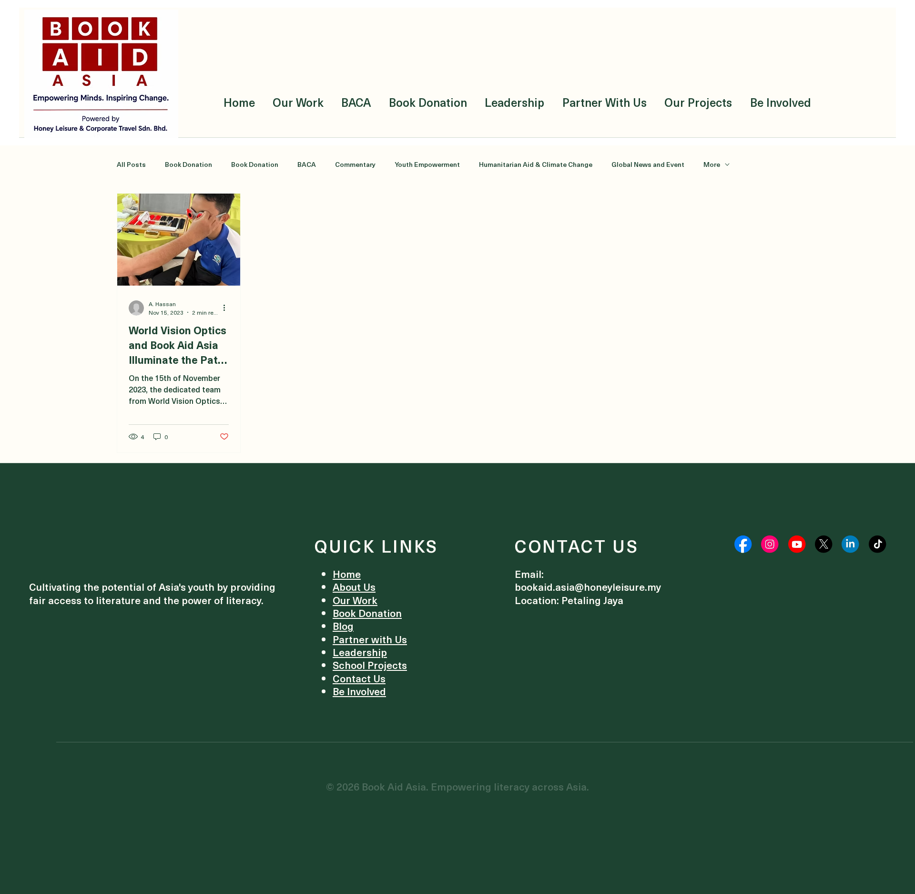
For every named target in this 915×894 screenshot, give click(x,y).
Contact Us (359, 678)
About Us (354, 586)
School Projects (370, 665)
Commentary (355, 164)
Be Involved (359, 691)
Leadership (360, 652)
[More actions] (227, 308)
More (711, 164)
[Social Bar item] (743, 544)
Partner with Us (370, 639)
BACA (306, 164)
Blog (343, 625)
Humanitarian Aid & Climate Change (535, 164)
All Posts (131, 164)
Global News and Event (647, 164)
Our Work (355, 600)
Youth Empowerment (427, 164)
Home (347, 573)
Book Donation (188, 164)
